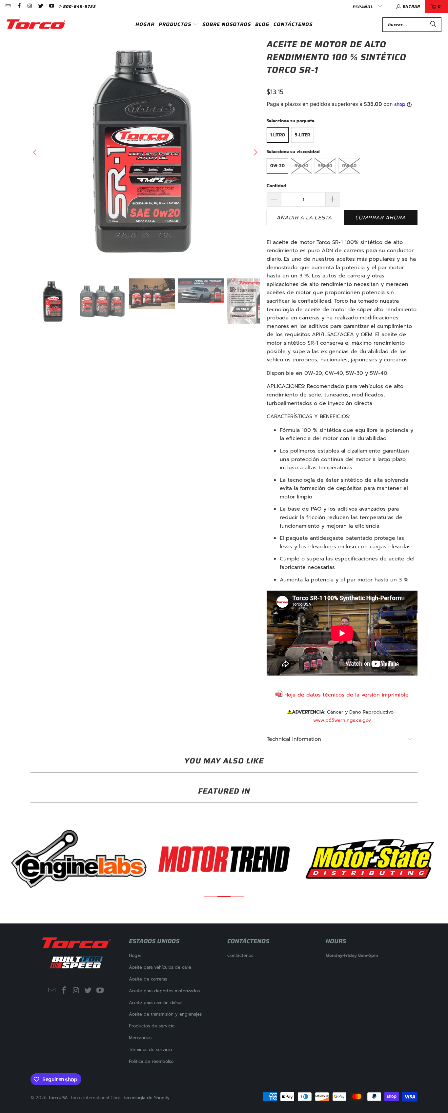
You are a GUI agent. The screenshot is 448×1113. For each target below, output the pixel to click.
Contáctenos (240, 955)
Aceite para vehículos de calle (160, 967)
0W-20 (277, 166)
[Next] (255, 152)
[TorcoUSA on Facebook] (18, 6)
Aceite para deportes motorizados (164, 991)
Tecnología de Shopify (146, 1098)
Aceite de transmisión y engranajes (165, 1014)
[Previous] (35, 152)
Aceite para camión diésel (155, 1003)
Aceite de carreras (148, 979)
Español (363, 7)
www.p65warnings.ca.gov (342, 720)
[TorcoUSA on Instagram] (29, 6)
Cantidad (276, 186)
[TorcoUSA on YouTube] (51, 6)
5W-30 (301, 166)
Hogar (135, 955)
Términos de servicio (150, 1049)
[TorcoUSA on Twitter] (40, 6)
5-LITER (302, 135)
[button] (178, 24)
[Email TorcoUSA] (7, 6)
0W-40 (349, 166)
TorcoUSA (58, 1098)
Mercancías (140, 1038)
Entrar (411, 6)
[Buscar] (433, 24)
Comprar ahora (381, 217)
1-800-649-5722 (77, 6)
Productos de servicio (151, 1026)
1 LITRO (277, 135)
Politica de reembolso (151, 1061)
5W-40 (325, 166)
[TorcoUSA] (36, 24)
